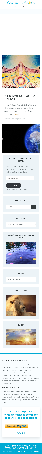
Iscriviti (14, 185)
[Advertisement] (21, 32)
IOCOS (31, 448)
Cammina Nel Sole (18, 445)
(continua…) (17, 114)
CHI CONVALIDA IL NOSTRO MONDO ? (19, 98)
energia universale (19, 119)
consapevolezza (9, 119)
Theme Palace (34, 451)
